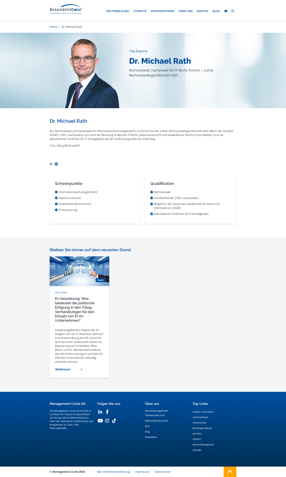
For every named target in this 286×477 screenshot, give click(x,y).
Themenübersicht (155, 415)
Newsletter (151, 437)
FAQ (147, 426)
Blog (147, 431)
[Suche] (232, 11)
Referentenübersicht (156, 420)
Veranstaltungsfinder (156, 410)
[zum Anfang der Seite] (230, 472)
